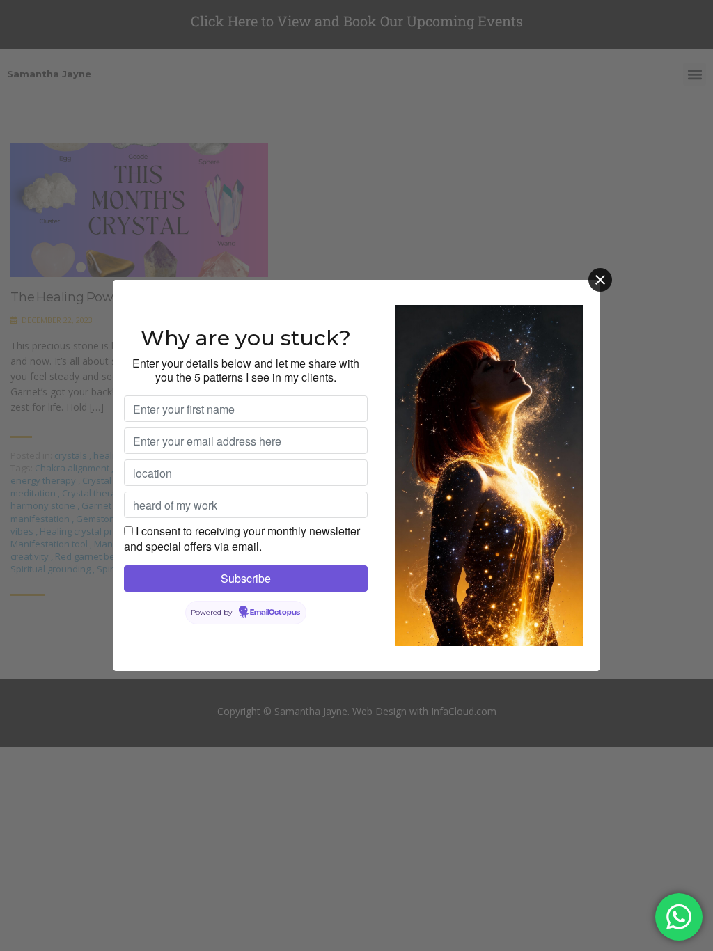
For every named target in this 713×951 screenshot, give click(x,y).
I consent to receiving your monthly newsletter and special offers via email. (242, 538)
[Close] (600, 280)
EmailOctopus (275, 612)
